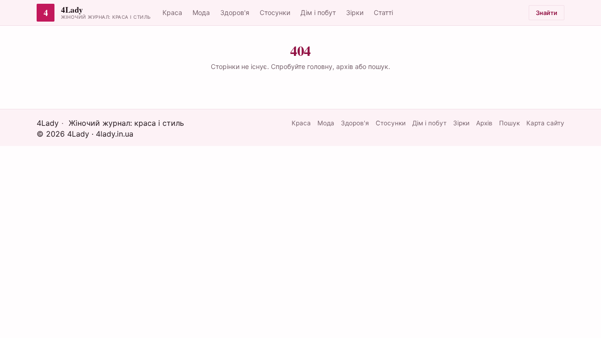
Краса (172, 12)
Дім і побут (318, 12)
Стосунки (275, 12)
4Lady (72, 10)
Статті (383, 12)
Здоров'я (234, 12)
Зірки (354, 12)
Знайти (546, 12)
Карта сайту (545, 123)
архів (344, 66)
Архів (484, 123)
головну (319, 66)
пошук (378, 66)
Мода (201, 12)
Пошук (509, 123)
